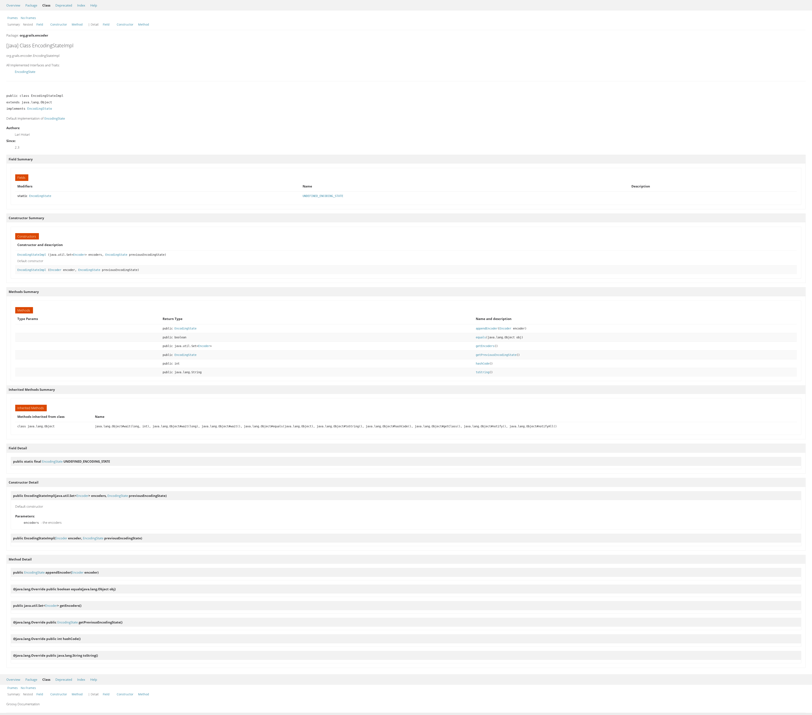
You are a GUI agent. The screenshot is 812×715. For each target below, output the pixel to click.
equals (481, 337)
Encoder (79, 254)
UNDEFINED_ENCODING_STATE (323, 196)
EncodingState (25, 72)
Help (93, 5)
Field (39, 24)
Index (81, 5)
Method (77, 24)
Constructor (58, 24)
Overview (13, 5)
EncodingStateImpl (31, 254)
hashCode (482, 363)
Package (31, 5)
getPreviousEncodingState (496, 355)
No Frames (28, 18)
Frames (12, 18)
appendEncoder (487, 328)
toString (482, 372)
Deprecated (63, 5)
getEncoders (485, 346)
